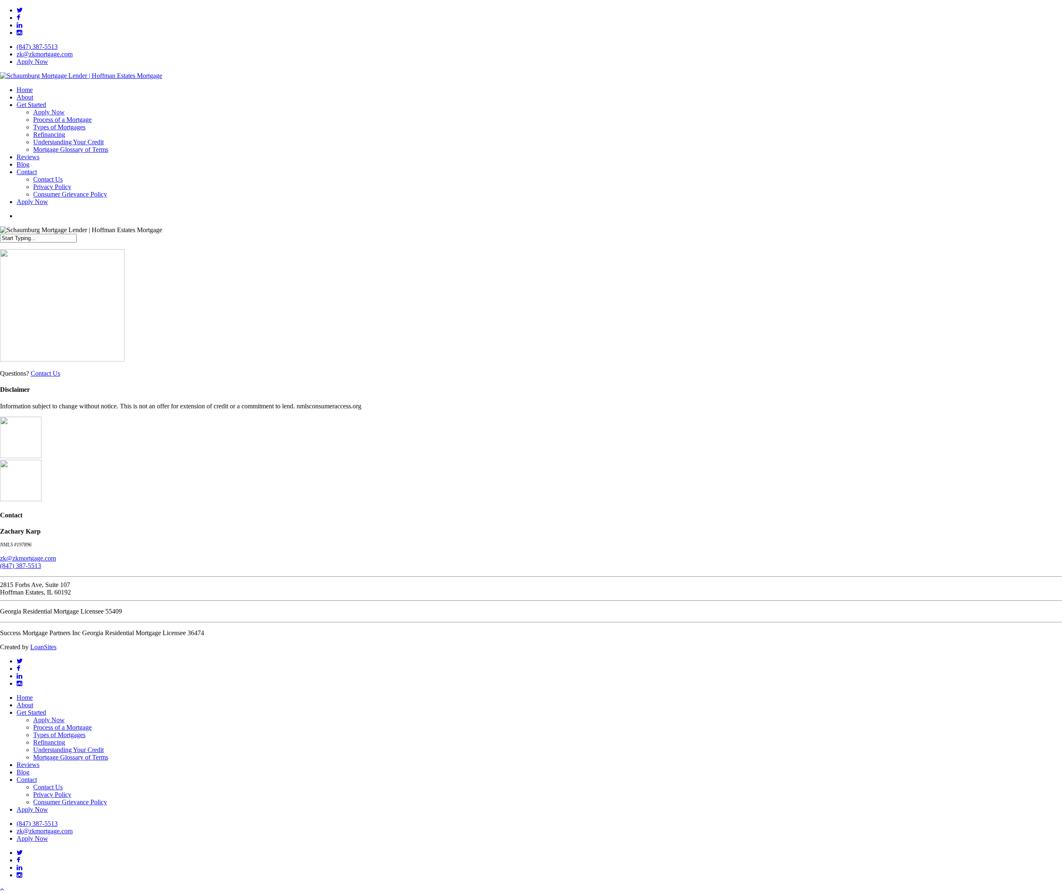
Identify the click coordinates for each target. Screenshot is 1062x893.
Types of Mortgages (59, 734)
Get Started (31, 712)
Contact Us (45, 373)
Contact (27, 779)
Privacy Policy (52, 794)
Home (25, 697)
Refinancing (49, 742)
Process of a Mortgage (62, 727)
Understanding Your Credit (68, 749)
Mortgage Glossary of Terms (70, 757)
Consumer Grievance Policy (70, 802)
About (25, 705)
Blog (23, 772)
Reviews (28, 764)
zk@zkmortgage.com (28, 558)
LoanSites (43, 646)
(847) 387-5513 (20, 565)
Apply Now (49, 719)
